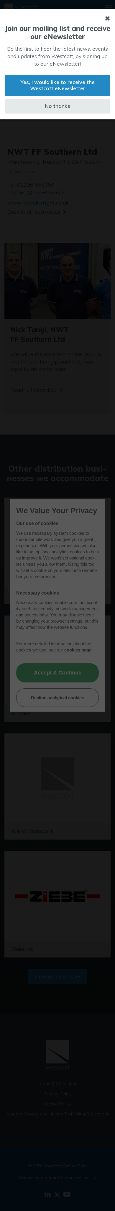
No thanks (57, 106)
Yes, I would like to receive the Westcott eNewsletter (57, 85)
